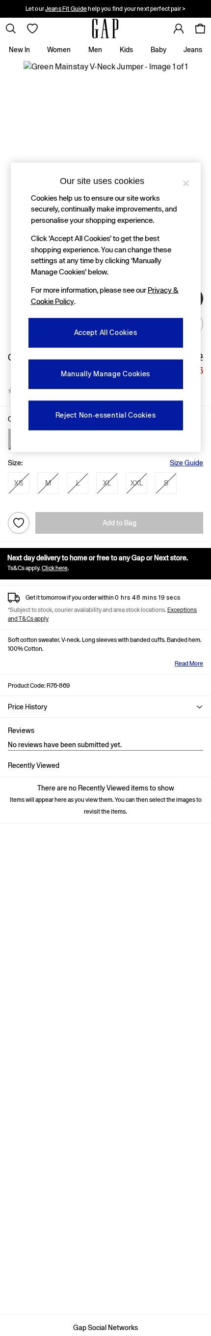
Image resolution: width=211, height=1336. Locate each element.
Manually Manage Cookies (105, 374)
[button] (105, 707)
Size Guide (186, 463)
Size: (15, 463)
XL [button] (107, 483)
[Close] (186, 183)
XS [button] (18, 483)
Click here (55, 568)
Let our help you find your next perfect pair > (105, 8)
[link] (11, 28)
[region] (106, 307)
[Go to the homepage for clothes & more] (105, 28)
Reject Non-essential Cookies (105, 415)
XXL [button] (137, 483)
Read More (189, 663)
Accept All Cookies (105, 332)
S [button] (166, 483)
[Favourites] (32, 28)
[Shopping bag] (200, 28)
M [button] (48, 483)
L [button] (77, 483)
